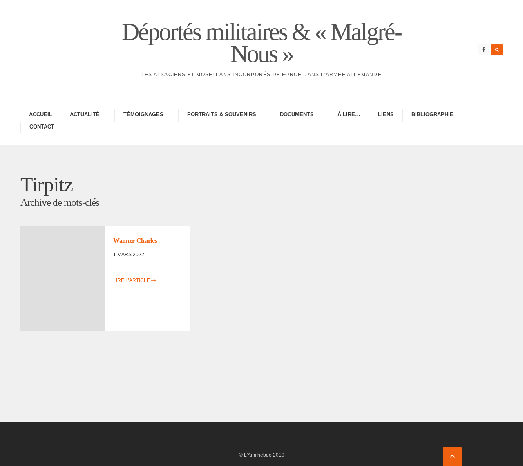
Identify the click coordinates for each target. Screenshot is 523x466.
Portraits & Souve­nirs (221, 114)
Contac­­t (41, 127)
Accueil (40, 114)
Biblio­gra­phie (432, 114)
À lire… (348, 114)
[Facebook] (483, 49)
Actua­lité (85, 114)
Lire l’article (132, 280)
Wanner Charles (135, 240)
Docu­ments (297, 114)
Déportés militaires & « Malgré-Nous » (261, 42)
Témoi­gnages (143, 114)
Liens (386, 114)
